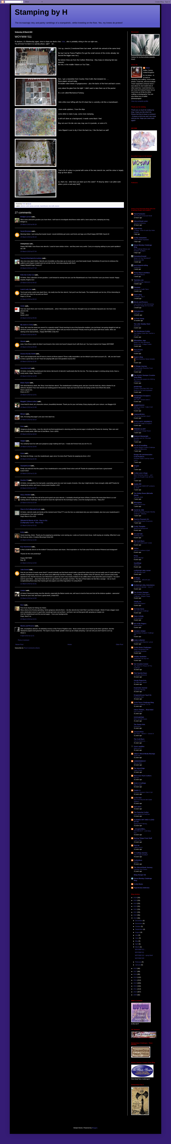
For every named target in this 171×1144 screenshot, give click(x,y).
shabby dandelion (140, 657)
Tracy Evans (138, 350)
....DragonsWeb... (140, 829)
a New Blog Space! (139, 603)
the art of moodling (140, 445)
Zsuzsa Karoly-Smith (27, 354)
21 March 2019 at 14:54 (28, 563)
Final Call (136, 313)
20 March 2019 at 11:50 (28, 361)
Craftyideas (138, 860)
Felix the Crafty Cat (27, 275)
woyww (57, 206)
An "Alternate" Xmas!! (140, 682)
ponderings (138, 387)
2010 (135, 992)
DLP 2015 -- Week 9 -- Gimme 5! (144, 733)
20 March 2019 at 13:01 (28, 395)
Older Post (119, 644)
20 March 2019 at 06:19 (28, 237)
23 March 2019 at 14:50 (28, 598)
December (139, 921)
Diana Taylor (24, 383)
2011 (135, 989)
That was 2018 (138, 497)
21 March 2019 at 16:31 (28, 584)
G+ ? (135, 467)
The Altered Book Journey (143, 867)
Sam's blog (138, 295)
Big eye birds (138, 763)
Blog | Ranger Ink (140, 875)
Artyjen (136, 466)
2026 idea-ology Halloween (142, 282)
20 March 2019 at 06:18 (28, 224)
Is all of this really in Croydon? (143, 423)
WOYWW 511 (139, 952)
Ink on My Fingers (140, 623)
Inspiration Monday (139, 689)
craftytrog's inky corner (142, 570)
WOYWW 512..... (140, 949)
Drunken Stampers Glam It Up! (143, 792)
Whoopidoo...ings (140, 340)
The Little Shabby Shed (142, 324)
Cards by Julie (139, 510)
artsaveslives (139, 732)
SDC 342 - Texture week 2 (142, 399)
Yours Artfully (139, 616)
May (136, 941)
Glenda (22, 341)
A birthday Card (138, 535)
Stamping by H (41, 12)
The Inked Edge (139, 768)
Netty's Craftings (140, 783)
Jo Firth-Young (139, 319)
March (137, 947)
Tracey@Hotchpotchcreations (31, 258)
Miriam (22, 414)
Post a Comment (23, 640)
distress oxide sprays (27, 206)
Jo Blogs (137, 578)
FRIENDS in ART (140, 429)
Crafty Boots (138, 884)
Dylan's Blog (138, 357)
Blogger (94, 1128)
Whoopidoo (138, 503)
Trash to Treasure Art (141, 519)
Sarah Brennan (25, 231)
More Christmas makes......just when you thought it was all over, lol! (143, 477)
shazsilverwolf (25, 368)
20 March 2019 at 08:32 (28, 283)
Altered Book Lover (141, 221)
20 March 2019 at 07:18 (28, 268)
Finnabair (137, 287)
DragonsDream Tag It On (142, 695)
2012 (135, 986)
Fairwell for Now (139, 697)
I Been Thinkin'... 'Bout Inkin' (144, 710)
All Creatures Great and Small (143, 215)
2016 (135, 974)
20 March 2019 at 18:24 (28, 434)
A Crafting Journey (140, 853)
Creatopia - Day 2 (139, 296)
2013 (135, 983)
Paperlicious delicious (141, 888)
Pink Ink (136, 845)
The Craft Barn (139, 541)
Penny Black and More (142, 273)
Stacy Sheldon (25, 495)
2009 (135, 995)
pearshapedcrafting (141, 265)
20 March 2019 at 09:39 (28, 347)
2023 (135, 906)
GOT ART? (137, 807)
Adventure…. (138, 326)
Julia (63, 41)
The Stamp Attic (139, 724)
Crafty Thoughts (139, 526)
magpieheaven (139, 405)
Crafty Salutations (140, 238)
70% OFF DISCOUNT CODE (143, 543)
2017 (135, 971)
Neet (22, 605)
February (138, 962)
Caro (22, 426)
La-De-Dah (137, 798)
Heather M (24, 480)
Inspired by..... (138, 267)
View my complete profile (139, 101)
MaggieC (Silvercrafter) (28, 401)
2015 (135, 977)
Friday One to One (139, 504)
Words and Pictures (27, 626)
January (138, 965)
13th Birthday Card (139, 572)
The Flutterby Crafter (141, 812)
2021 (135, 912)
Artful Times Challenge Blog (144, 702)
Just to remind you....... (141, 741)
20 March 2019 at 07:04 (28, 251)
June (137, 938)
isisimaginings (139, 717)
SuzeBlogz (137, 563)
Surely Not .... (138, 755)
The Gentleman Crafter (142, 331)
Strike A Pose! (138, 625)
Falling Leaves (138, 847)
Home (70, 644)
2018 (135, 968)
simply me (137, 601)
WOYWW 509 (139, 958)
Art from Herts (139, 609)
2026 (135, 897)
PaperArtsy (138, 228)
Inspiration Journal (140, 688)
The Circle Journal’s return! (142, 416)
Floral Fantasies (139, 214)
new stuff (51, 206)
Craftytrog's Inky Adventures (144, 585)
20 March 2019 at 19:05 (28, 447)
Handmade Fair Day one (141, 658)
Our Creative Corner (141, 664)
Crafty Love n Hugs (141, 473)
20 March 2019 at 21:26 (28, 473)
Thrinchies (137, 351)
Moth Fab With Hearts (140, 719)
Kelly (22, 532)
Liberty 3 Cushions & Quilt (142, 550)
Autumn (136, 862)
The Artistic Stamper (141, 592)
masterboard (44, 206)
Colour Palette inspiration (141, 239)
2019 (135, 918)
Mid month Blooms (139, 274)
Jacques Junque (140, 631)
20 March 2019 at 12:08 (28, 376)
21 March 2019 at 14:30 (28, 540)
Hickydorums (138, 311)
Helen (148, 68)
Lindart (22, 590)
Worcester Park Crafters (142, 776)
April (137, 944)
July (136, 935)
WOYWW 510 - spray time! (144, 955)
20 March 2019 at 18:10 (28, 419)
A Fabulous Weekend (140, 675)
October (138, 926)
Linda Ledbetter (139, 640)
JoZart (136, 548)
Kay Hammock (25, 547)
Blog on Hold (137, 785)
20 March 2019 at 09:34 (28, 335)
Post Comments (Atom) (32, 648)
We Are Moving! (138, 557)
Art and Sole (138, 534)
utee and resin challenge (141, 611)
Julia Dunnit (24, 569)
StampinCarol (25, 466)
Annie (22, 306)
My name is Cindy (26, 325)
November (139, 923)
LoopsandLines (139, 414)
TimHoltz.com (139, 280)
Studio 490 (137, 484)
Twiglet (22, 441)
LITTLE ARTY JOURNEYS (143, 421)
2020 (135, 915)
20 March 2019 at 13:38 (28, 407)
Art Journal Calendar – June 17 (143, 587)
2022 (135, 909)
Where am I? (138, 748)
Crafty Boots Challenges (142, 647)
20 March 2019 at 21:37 (28, 488)
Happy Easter (138, 770)
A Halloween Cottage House (142, 431)
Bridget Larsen (25, 217)
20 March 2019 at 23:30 (28, 503)
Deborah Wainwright (141, 436)
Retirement (137, 726)
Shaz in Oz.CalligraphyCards (30, 509)
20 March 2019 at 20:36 (28, 459)
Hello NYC (137, 565)
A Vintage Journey (140, 366)
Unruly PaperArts (140, 680)
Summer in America (140, 223)
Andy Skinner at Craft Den (142, 814)
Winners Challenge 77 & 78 (142, 704)
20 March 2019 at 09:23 (28, 299)
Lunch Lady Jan (26, 289)
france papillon (139, 746)
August (137, 932)
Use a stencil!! (138, 711)
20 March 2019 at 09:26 (28, 318)
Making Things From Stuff (143, 838)
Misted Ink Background (141, 528)
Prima (136, 556)
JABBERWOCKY (140, 761)
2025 (135, 900)
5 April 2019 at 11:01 (27, 636)
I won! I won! (137, 840)
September (139, 929)
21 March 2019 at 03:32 (28, 525)
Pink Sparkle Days (140, 673)
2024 (135, 903)
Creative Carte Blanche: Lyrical (143, 642)
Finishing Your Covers (140, 869)
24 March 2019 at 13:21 (28, 619)
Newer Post (19, 644)
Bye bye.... (137, 777)
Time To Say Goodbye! (141, 855)
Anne (22, 453)
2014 (135, 980)
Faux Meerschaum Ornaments (143, 521)
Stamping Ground (140, 256)
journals (36, 206)
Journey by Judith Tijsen (141, 289)
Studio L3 (137, 790)
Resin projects (138, 618)
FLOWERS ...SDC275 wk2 (142, 579)
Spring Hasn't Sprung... (141, 823)
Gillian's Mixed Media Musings (144, 754)
